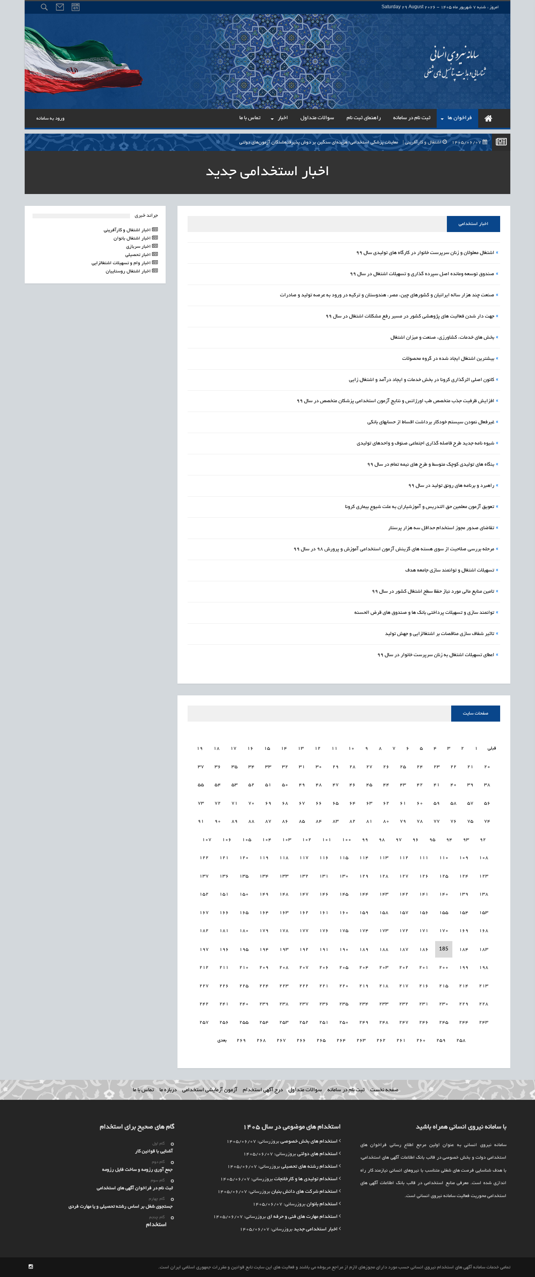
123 (483, 876)
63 (369, 803)
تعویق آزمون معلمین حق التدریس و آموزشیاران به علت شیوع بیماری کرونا (419, 507)
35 (234, 766)
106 (226, 839)
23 (437, 766)
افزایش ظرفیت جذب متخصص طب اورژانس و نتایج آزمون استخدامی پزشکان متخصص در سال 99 (395, 401)
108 (483, 857)
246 (423, 1022)
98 (382, 839)
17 (233, 748)
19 (200, 748)
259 (441, 1040)
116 (324, 857)
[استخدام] (488, 118)
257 (204, 1022)
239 (264, 1004)
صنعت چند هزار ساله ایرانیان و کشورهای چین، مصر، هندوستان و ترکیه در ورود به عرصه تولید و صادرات (387, 295)
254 (264, 1022)
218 (384, 986)
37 (201, 766)
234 (364, 1004)
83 (336, 821)
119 (264, 857)
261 (401, 1040)
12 (317, 748)
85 (302, 821)
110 (443, 857)
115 (344, 857)
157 (403, 912)
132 (304, 876)
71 (234, 803)
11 (334, 748)
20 (487, 766)
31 (302, 766)
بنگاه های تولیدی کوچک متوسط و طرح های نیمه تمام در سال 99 (430, 465)
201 (423, 967)
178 (284, 930)
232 (403, 1004)
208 (284, 967)
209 (264, 967)
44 (386, 784)
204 (364, 967)
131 (324, 876)
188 (384, 949)
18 (216, 748)
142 (403, 894)
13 (301, 748)
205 (344, 967)
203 (384, 967)
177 (304, 930)
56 (487, 803)
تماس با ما (143, 1090)
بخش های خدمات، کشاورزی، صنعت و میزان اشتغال (442, 338)
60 (420, 803)
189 (364, 949)
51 (268, 784)
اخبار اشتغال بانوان (133, 238)
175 (344, 930)
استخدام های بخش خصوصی (309, 1142)
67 (302, 803)
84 (319, 821)
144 (364, 894)
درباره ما (168, 1090)
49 (302, 784)
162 (304, 912)
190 (344, 949)
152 (204, 894)
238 (284, 1004)
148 (284, 894)
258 (461, 1040)
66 (319, 803)
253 (284, 1022)
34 (251, 766)
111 (423, 857)
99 (365, 839)
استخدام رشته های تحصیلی (309, 1167)
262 (381, 1040)
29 (336, 766)
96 (415, 839)
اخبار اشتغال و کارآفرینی (128, 230)
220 (344, 986)
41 (437, 784)
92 (483, 839)
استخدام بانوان (322, 1204)
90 (218, 821)
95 (432, 839)
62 (386, 803)
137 (204, 876)
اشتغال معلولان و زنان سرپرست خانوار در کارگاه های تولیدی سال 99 (425, 253)
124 (463, 876)
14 (284, 748)
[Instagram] (31, 1267)
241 (224, 1004)
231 (423, 1004)
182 (204, 930)
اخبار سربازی (139, 246)
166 (224, 912)
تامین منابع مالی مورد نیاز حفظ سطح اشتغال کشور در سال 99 (433, 592)
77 (437, 821)
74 (487, 821)
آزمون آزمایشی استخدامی (209, 1090)
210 (244, 967)
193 (284, 949)
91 (201, 821)
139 (463, 894)
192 (304, 949)
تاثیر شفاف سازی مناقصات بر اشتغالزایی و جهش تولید (439, 634)
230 (443, 1004)
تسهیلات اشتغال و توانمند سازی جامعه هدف (449, 570)
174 (364, 930)
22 (453, 766)
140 (443, 894)
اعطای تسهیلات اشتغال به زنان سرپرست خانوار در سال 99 (435, 655)
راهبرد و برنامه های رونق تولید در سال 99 (451, 486)
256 (224, 1022)
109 (463, 857)
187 (403, 949)
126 (423, 876)
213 (483, 986)
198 (483, 967)
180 (244, 930)
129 (364, 876)
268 (261, 1040)
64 (352, 803)
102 (306, 839)
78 (420, 821)
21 (470, 766)
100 (346, 839)
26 (386, 766)
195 (244, 949)
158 (384, 912)
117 (304, 857)
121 (224, 857)
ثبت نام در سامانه (346, 1090)
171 (423, 930)
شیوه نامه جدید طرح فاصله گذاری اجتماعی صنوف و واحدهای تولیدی (425, 443)
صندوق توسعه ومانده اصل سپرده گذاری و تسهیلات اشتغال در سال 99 (422, 274)
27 (369, 766)
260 (421, 1040)
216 (423, 986)
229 (463, 1004)
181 (224, 930)
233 (384, 1004)
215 (443, 986)
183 (483, 949)
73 (201, 803)
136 (224, 876)
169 (463, 930)
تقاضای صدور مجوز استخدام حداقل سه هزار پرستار (441, 528)
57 (470, 803)
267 (281, 1040)
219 (364, 986)
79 (403, 821)
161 (324, 912)
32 (285, 766)
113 (384, 857)
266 (301, 1040)
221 (324, 986)
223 (284, 986)
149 (264, 894)
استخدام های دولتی (317, 1154)
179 (264, 930)
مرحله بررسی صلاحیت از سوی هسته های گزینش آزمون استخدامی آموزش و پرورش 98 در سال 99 (393, 549)
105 (246, 839)
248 (384, 1022)
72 (218, 803)
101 (326, 839)
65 (336, 803)
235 (344, 1004)
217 (403, 986)
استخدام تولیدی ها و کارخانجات (306, 1179)
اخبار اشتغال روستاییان (129, 271)
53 (234, 784)
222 (304, 986)
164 (264, 912)
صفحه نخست (384, 1090)
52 (251, 784)
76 (453, 821)
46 (352, 784)
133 (284, 876)
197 (204, 949)
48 (319, 784)
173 (384, 930)
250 (344, 1022)
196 (224, 949)
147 (304, 894)
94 (449, 839)
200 (443, 967)
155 (443, 912)
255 (244, 1022)
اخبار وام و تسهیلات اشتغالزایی (122, 263)
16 (250, 748)
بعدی (222, 1040)
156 (423, 912)
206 (324, 967)
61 (403, 803)
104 (266, 839)
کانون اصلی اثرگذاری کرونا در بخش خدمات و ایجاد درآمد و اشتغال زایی (421, 380)
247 (403, 1022)
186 (423, 949)
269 (241, 1040)
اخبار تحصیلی (138, 255)
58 (453, 803)
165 (244, 912)
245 (443, 1022)
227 (204, 986)
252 (304, 1022)
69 (268, 803)
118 (284, 857)
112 (403, 857)
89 (234, 821)
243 (483, 1022)
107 (206, 839)
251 (324, 1022)
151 (224, 894)
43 (403, 784)
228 (483, 1004)
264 (341, 1040)
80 (386, 821)
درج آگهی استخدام (263, 1090)
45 (369, 784)
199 (463, 967)
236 (324, 1004)
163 (284, 912)
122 (204, 857)
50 (285, 784)
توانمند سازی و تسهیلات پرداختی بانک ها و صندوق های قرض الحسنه (424, 613)
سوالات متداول (305, 1090)
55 (201, 784)
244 (463, 1022)
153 (483, 912)
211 (224, 967)
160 (344, 912)
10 (351, 748)
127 (403, 876)
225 (244, 986)
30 (319, 766)
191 (324, 949)
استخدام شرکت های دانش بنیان (304, 1192)
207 (304, 967)
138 (483, 894)
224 (264, 986)
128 (384, 876)
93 (466, 839)
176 (324, 930)
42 (420, 784)
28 (352, 766)
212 (204, 967)
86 (285, 821)
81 (369, 821)
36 (218, 766)
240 (244, 1004)
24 (420, 766)
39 (470, 784)
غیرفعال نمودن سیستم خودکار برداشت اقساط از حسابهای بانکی (430, 422)
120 (244, 857)
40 (453, 784)
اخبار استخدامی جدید (316, 1229)
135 (244, 876)
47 (336, 784)
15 (267, 748)
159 (364, 912)
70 (251, 803)
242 (204, 1004)
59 (437, 803)
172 (403, 930)
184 (463, 949)
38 (487, 784)
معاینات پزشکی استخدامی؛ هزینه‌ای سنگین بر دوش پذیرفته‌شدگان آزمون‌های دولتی (361, 142)
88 (251, 821)
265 (321, 1040)
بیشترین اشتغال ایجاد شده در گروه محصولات (448, 359)
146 (324, 894)
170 (443, 930)
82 (352, 821)
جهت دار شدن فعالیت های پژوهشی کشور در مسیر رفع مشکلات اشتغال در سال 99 (409, 316)
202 (403, 967)
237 (304, 1004)
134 (264, 876)
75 (470, 821)
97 (399, 839)
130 (344, 876)
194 (264, 949)
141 (423, 894)
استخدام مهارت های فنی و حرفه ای (302, 1217)
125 (443, 876)
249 (364, 1022)
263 (361, 1040)
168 (483, 930)
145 (344, 894)
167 (204, 912)
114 (364, 857)
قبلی (491, 748)
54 (218, 784)
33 (268, 766)
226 (224, 986)
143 (384, 894)
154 (463, 912)
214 (463, 986)
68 (285, 803)
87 (268, 821)
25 (403, 766)
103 (286, 839)
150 (244, 894)
